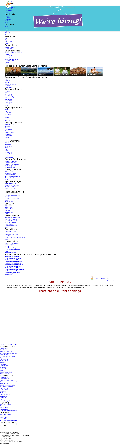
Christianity (8, 112)
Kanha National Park (11, 222)
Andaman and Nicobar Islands (13, 52)
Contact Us (3, 369)
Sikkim (7, 26)
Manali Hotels (9, 210)
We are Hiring (4, 409)
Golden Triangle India (6, 372)
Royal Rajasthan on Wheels (12, 176)
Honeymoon (8, 87)
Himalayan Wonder (10, 188)
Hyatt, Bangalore (9, 244)
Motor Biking (8, 94)
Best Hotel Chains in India (7, 356)
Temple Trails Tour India (12, 185)
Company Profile (4, 365)
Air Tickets (3, 364)
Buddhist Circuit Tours (11, 186)
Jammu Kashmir (9, 56)
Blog (1, 370)
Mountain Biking (9, 97)
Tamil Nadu (8, 19)
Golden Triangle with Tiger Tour (14, 164)
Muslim (7, 117)
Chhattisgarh (8, 48)
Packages (7, 120)
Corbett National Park (11, 221)
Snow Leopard (9, 197)
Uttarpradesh (8, 10)
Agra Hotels (8, 205)
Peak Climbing (9, 96)
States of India (4, 354)
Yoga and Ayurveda (10, 84)
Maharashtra (8, 41)
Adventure (8, 144)
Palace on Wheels (10, 171)
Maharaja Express (10, 174)
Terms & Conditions (5, 404)
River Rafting (8, 99)
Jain (6, 116)
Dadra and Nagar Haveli (11, 59)
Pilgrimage (8, 149)
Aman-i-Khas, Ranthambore (13, 243)
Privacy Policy (4, 407)
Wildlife (7, 79)
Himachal (7, 131)
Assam (7, 28)
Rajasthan (7, 126)
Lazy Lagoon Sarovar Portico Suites (15, 237)
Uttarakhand (8, 9)
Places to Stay (9, 201)
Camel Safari (8, 102)
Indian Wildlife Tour (10, 183)
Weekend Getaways (10, 252)
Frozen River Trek (10, 167)
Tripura (7, 31)
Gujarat (7, 40)
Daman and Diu (9, 60)
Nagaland (7, 29)
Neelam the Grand (10, 233)
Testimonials (3, 367)
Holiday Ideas (9, 64)
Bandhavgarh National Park (12, 219)
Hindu (6, 109)
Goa (6, 38)
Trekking (7, 91)
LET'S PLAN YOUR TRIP (8, 345)
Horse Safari (8, 100)
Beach (6, 147)
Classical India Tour (10, 162)
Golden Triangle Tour (11, 161)
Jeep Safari (8, 104)
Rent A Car (3, 362)
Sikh (6, 111)
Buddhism (8, 114)
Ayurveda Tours (9, 154)
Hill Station (8, 81)
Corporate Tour (4, 359)
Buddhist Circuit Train (11, 178)
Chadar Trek (8, 194)
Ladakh (7, 54)
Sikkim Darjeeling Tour (11, 166)
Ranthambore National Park (12, 217)
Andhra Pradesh (9, 21)
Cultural (7, 155)
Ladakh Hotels (9, 212)
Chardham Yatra (4, 350)
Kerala (7, 16)
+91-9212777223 (98, 278)
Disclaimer (3, 406)
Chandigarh (8, 57)
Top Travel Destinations (6, 358)
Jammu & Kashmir (10, 124)
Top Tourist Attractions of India (8, 353)
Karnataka (8, 17)
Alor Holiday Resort (10, 236)
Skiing (6, 93)
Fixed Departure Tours (6, 351)
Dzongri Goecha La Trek (12, 198)
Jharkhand (8, 32)
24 (104, 278)
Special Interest (9, 157)
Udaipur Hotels (9, 209)
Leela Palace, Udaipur (11, 248)
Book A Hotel (4, 361)
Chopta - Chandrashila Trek (12, 195)
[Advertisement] (60, 305)
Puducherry (8, 62)
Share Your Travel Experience (8, 410)
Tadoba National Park (11, 225)
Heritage (7, 85)
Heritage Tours (9, 152)
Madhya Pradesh (9, 47)
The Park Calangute (10, 231)
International (9, 274)
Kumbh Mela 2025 (5, 373)
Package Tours (4, 348)
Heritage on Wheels (10, 173)
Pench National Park (10, 224)
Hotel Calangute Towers (11, 234)
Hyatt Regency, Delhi (11, 246)
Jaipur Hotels (8, 207)
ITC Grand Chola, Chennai (12, 249)
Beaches (7, 82)
